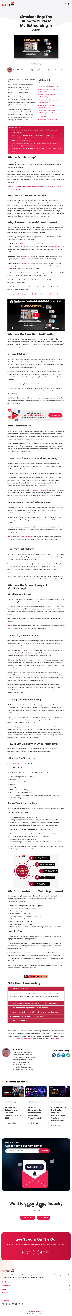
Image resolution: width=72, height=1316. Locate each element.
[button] (36, 989)
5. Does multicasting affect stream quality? (27, 1016)
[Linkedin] (16, 1304)
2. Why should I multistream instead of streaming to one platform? (36, 1003)
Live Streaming (36, 64)
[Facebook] (3, 1304)
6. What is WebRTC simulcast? (22, 1021)
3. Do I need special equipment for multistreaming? (30, 1008)
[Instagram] (10, 1304)
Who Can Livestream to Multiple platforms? (47, 112)
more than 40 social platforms (19, 216)
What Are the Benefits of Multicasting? (47, 96)
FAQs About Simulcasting (48, 119)
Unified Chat (23, 398)
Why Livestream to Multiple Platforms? (48, 90)
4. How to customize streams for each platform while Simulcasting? (36, 1012)
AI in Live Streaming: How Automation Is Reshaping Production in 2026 (36, 1112)
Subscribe (44, 1151)
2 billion (26, 263)
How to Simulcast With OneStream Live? (47, 106)
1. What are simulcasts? (20, 989)
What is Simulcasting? (46, 83)
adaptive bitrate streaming (40, 490)
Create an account (14, 763)
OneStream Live (48, 211)
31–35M (21, 273)
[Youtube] (13, 1304)
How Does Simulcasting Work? (49, 86)
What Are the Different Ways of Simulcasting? (49, 101)
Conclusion (43, 116)
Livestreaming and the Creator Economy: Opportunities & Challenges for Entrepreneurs (59, 1114)
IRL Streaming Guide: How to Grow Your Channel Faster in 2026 (13, 1112)
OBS (27, 650)
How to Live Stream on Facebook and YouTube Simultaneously (35, 294)
